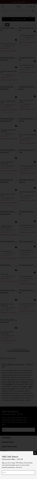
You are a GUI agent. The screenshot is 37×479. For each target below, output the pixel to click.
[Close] (35, 453)
